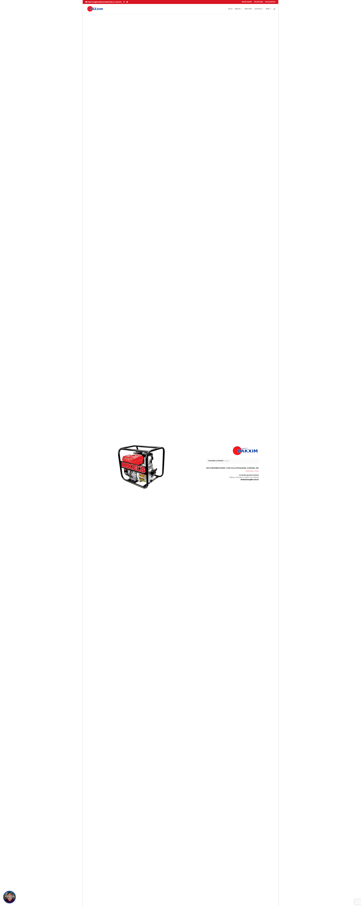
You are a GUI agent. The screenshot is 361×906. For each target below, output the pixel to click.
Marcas (237, 9)
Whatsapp (247, 2)
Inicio (230, 9)
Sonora (257, 471)
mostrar (226, 461)
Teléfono (258, 2)
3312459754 (270, 2)
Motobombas (249, 471)
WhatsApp (248, 9)
